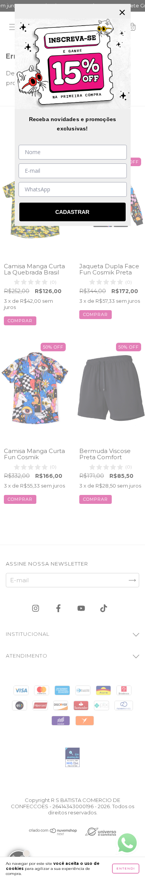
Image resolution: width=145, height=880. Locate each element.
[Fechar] (122, 12)
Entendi (125, 868)
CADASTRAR (72, 212)
